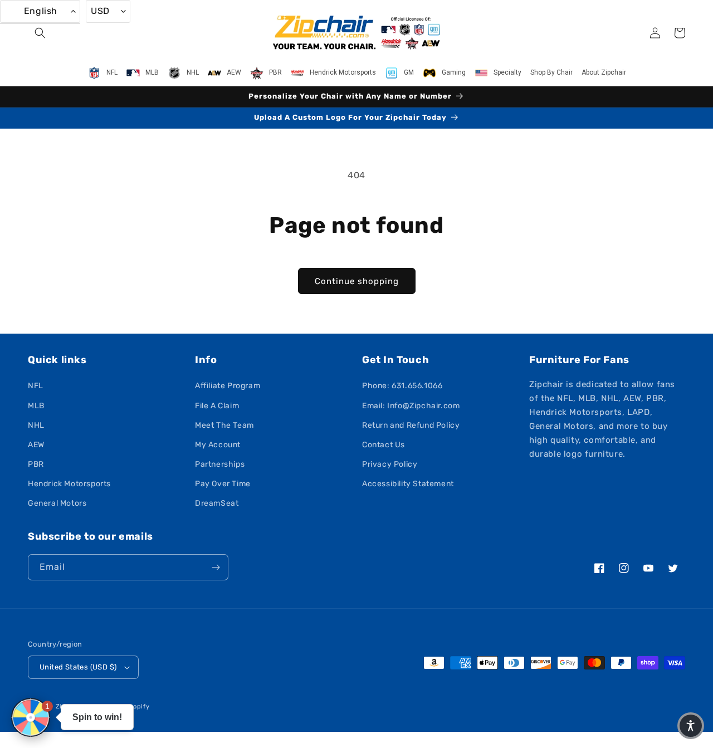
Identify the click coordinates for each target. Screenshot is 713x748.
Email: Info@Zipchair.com (411, 405)
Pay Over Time (223, 483)
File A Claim (217, 405)
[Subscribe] (215, 567)
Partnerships (220, 464)
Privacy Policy (389, 464)
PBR (36, 464)
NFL (35, 385)
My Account (218, 444)
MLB (36, 405)
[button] (40, 33)
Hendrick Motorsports (69, 483)
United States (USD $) (78, 667)
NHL (36, 425)
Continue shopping (357, 281)
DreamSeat (216, 503)
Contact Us (383, 444)
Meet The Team (224, 425)
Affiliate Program (227, 385)
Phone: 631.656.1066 (402, 385)
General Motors (57, 503)
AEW (36, 444)
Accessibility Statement (408, 483)
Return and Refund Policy (411, 425)
